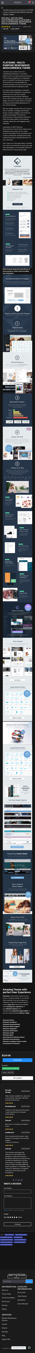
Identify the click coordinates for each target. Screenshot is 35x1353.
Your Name (7, 1188)
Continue (18, 1224)
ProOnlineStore (18, 1237)
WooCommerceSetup (21, 1234)
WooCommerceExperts (6, 1242)
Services (5, 1065)
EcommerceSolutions (20, 1239)
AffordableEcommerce (6, 1237)
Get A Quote (17, 1078)
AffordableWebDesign (6, 1244)
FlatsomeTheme (9, 1234)
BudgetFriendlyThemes (7, 1239)
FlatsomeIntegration (20, 1242)
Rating (6, 1214)
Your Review (8, 1196)
